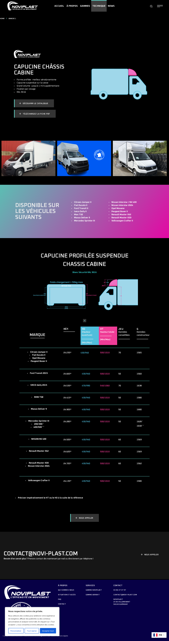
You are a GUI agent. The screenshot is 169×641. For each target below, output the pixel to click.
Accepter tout (48, 631)
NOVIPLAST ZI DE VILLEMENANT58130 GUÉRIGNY (121, 602)
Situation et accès (67, 595)
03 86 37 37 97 (119, 590)
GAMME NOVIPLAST (94, 590)
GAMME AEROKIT (93, 595)
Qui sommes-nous (66, 590)
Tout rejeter (32, 631)
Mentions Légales (62, 636)
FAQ (59, 599)
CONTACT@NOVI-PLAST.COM (125, 595)
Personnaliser (16, 631)
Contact (62, 604)
